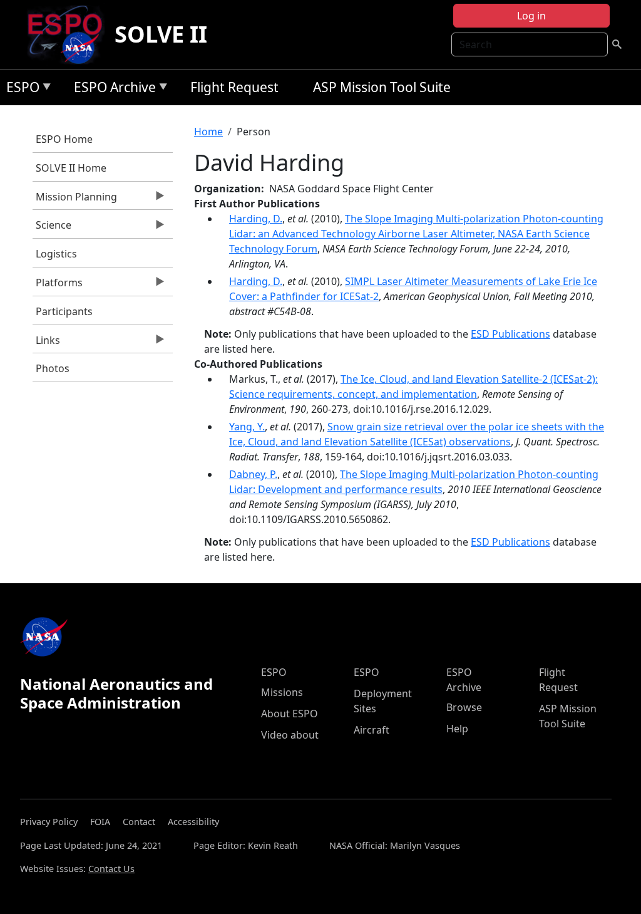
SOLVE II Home (71, 168)
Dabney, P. (253, 474)
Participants (64, 311)
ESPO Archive (112, 89)
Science (52, 228)
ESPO (19, 89)
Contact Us (111, 869)
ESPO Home (64, 139)
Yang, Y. (247, 427)
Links (46, 343)
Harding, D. (255, 219)
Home (208, 131)
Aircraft (371, 730)
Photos (52, 368)
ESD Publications (510, 334)
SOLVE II (161, 34)
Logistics (56, 254)
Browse (464, 707)
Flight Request (234, 87)
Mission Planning (75, 200)
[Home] (70, 34)
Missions (282, 692)
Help (457, 728)
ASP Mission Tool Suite (382, 87)
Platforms (58, 286)
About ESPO (289, 713)
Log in (531, 16)
